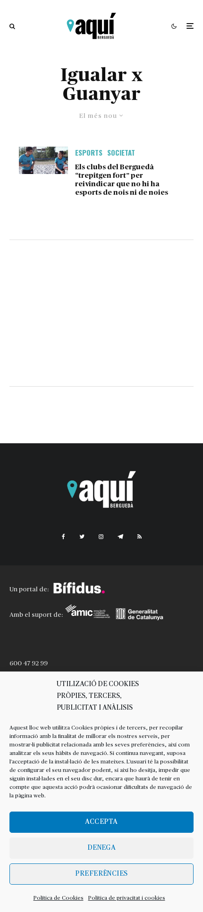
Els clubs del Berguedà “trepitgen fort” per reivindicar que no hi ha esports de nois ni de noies (121, 180)
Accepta (101, 821)
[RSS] (139, 537)
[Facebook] (63, 537)
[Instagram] (101, 537)
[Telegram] (120, 537)
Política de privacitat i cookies (126, 898)
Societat (121, 152)
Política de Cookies (59, 898)
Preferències (101, 873)
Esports (88, 152)
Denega (101, 847)
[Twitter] (82, 537)
